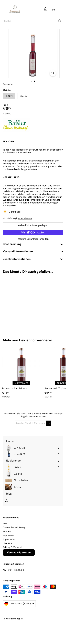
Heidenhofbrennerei (35, 340)
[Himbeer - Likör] (21, 303)
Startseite (8, 84)
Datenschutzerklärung (14, 527)
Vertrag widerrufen (19, 552)
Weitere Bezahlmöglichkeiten (33, 238)
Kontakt (7, 531)
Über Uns (7, 543)
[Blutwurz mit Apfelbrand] (21, 372)
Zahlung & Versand (12, 547)
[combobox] (33, 21)
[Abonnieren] (48, 423)
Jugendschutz (10, 539)
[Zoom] (53, 73)
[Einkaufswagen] (53, 9)
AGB (5, 523)
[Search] (59, 21)
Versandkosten (25, 218)
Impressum (8, 535)
